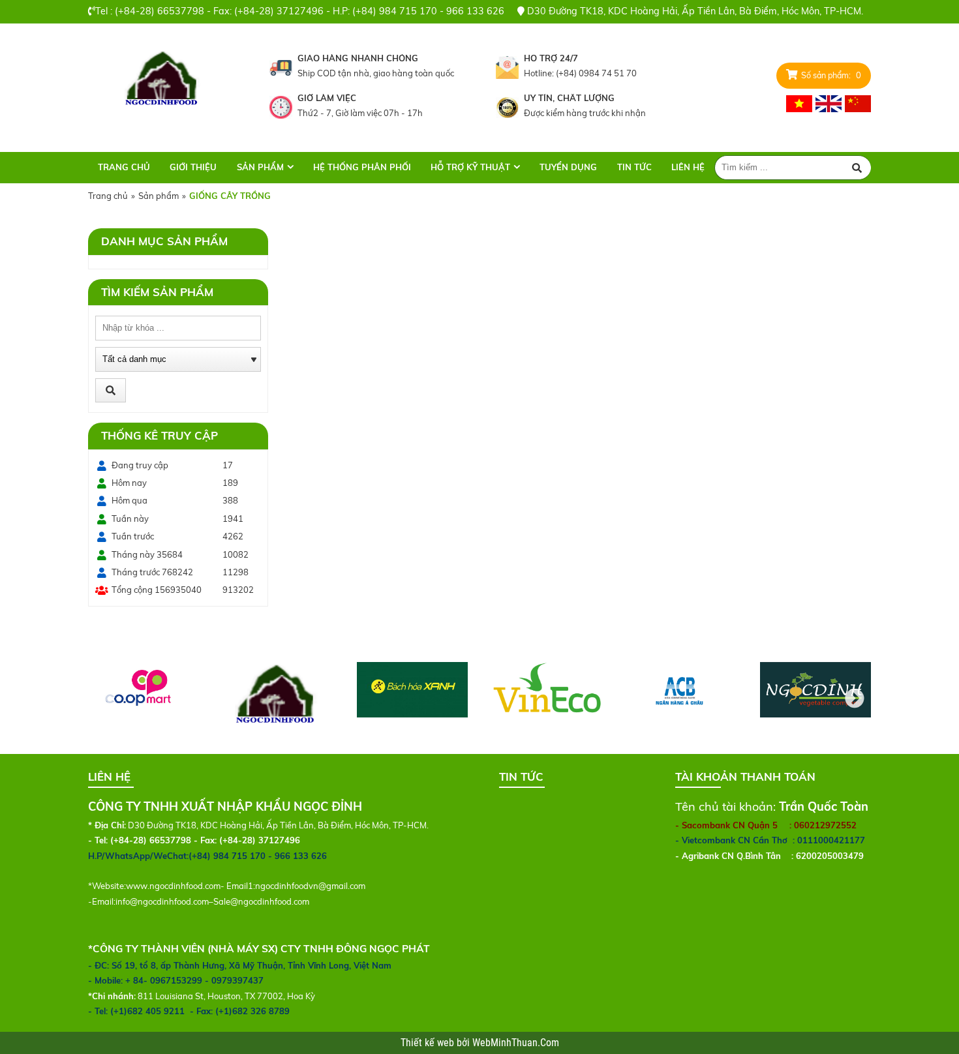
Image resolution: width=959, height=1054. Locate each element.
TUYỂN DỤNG (568, 167)
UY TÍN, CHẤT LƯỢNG (569, 98)
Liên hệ (688, 167)
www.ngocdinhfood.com (173, 886)
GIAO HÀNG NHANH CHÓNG (357, 58)
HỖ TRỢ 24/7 (551, 58)
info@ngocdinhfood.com (162, 901)
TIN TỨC (634, 167)
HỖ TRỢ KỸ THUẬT (470, 167)
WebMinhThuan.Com (515, 1043)
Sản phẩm (260, 167)
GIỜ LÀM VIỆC (326, 98)
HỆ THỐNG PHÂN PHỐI (362, 167)
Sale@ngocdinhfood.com (261, 901)
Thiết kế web (429, 1043)
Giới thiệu (193, 167)
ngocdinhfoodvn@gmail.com (310, 886)
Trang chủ (124, 167)
